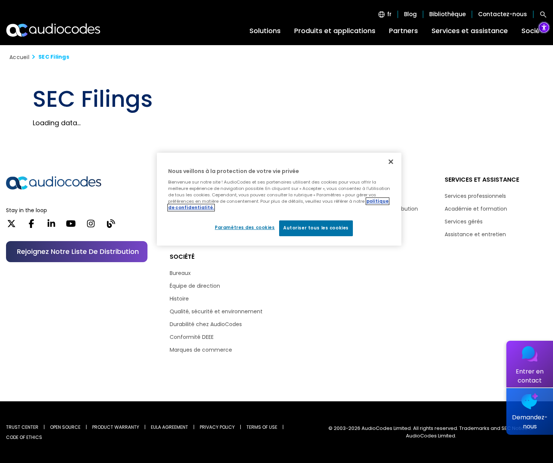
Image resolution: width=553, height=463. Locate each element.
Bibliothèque (447, 14)
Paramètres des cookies (245, 228)
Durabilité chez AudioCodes (206, 324)
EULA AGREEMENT (169, 427)
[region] (279, 199)
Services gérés (464, 221)
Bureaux (180, 273)
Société (534, 30)
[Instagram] (90, 226)
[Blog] (110, 226)
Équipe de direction (195, 286)
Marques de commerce (201, 350)
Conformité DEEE (192, 337)
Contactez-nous (502, 14)
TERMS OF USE (261, 427)
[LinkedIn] (51, 226)
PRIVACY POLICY (217, 427)
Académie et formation (476, 209)
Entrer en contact (530, 376)
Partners (403, 30)
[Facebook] (31, 226)
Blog (410, 14)
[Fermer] (391, 161)
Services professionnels (475, 196)
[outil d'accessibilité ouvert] (544, 27)
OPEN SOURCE (65, 427)
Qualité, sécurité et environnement (216, 311)
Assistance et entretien (475, 234)
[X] (11, 226)
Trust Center (22, 427)
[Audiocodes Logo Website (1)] (53, 30)
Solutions (265, 30)
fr (389, 14)
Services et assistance (469, 30)
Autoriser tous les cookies (316, 228)
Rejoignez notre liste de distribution (78, 251)
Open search (543, 14)
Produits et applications (334, 30)
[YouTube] (70, 226)
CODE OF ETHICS (24, 437)
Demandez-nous (530, 422)
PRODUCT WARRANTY (115, 427)
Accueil (19, 57)
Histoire (179, 298)
